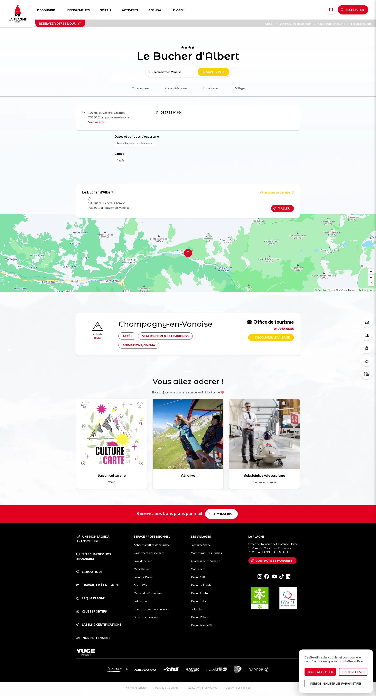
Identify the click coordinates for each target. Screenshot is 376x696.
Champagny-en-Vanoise (205, 561)
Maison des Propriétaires (149, 593)
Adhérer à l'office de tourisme (152, 544)
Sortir (105, 10)
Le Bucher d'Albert (361, 23)
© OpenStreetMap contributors (350, 290)
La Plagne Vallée (201, 544)
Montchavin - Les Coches (206, 552)
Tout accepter (320, 672)
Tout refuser (353, 672)
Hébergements (77, 10)
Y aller (284, 208)
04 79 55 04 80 (171, 112)
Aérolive (188, 475)
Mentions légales (136, 687)
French (331, 9)
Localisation (211, 88)
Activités (130, 10)
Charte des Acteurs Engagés (151, 609)
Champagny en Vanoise (275, 192)
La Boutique (91, 571)
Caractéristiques (176, 88)
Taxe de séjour (143, 561)
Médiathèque (142, 569)
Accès (127, 336)
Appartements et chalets (331, 23)
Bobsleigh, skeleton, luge (264, 475)
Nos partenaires (96, 638)
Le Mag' (177, 10)
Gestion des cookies (237, 687)
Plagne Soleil (198, 601)
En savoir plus (213, 72)
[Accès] (366, 373)
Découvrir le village (272, 337)
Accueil (269, 23)
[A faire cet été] (366, 322)
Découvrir (46, 10)
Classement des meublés (149, 552)
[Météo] (366, 361)
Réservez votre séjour (57, 23)
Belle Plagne (198, 609)
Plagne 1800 (198, 577)
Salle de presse (143, 601)
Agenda (154, 10)
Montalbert (198, 569)
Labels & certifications (101, 624)
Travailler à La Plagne (100, 585)
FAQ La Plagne (93, 598)
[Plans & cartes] (366, 335)
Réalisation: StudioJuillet (202, 687)
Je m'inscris (222, 514)
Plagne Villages (200, 617)
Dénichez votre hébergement (295, 23)
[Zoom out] (371, 277)
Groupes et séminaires (148, 617)
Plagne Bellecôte (201, 585)
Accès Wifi (140, 585)
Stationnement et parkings (165, 336)
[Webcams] (366, 348)
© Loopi (371, 290)
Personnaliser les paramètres (336, 683)
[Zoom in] (371, 271)
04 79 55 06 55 (284, 329)
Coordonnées (141, 88)
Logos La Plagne (144, 577)
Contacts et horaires (273, 560)
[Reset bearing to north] (371, 283)
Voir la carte (96, 122)
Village (240, 88)
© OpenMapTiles (324, 290)
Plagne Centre (200, 593)
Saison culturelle (112, 475)
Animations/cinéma (139, 345)
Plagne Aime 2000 (202, 625)
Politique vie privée (166, 687)
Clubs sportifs (94, 611)
